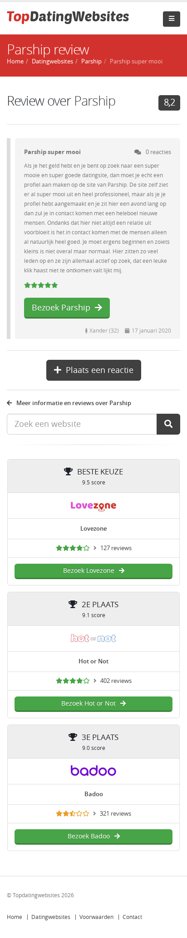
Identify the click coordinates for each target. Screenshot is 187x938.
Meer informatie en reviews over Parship (73, 403)
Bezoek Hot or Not (88, 703)
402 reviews (116, 680)
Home (14, 917)
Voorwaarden (96, 917)
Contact (132, 917)
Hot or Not (93, 661)
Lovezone (93, 528)
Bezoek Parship (61, 308)
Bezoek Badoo (89, 836)
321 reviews (115, 813)
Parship (91, 61)
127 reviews (116, 548)
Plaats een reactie (99, 370)
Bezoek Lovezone (88, 571)
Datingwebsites (50, 917)
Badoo (93, 794)
